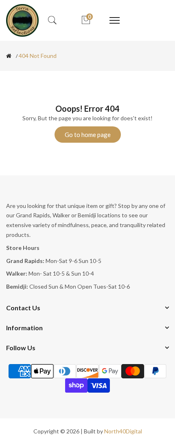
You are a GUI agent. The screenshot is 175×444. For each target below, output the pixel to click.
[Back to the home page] (8, 56)
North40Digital (123, 431)
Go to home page (88, 134)
